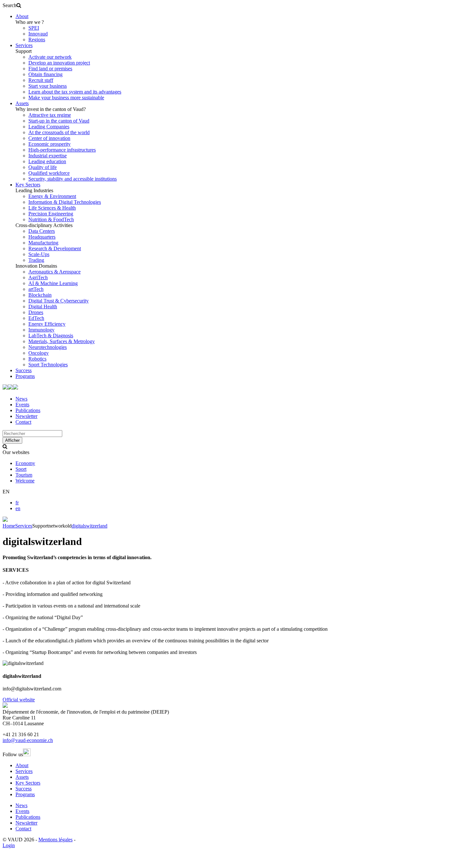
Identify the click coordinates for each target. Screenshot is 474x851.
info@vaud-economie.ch (28, 740)
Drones (35, 312)
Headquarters (41, 237)
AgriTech (38, 277)
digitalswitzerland (89, 526)
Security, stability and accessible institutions (72, 179)
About (21, 16)
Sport (20, 469)
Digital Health (42, 306)
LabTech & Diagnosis (50, 335)
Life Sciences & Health (52, 208)
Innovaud (38, 33)
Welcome (25, 480)
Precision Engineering (50, 213)
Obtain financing (45, 74)
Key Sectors (27, 184)
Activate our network (50, 57)
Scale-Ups (38, 254)
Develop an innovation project (59, 62)
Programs (25, 376)
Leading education (47, 161)
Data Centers (41, 231)
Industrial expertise (47, 155)
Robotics (37, 358)
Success (23, 370)
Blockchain (40, 295)
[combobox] (32, 433)
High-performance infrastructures (62, 150)
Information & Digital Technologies (64, 202)
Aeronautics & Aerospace (54, 271)
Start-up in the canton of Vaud (58, 121)
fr (17, 502)
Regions (36, 39)
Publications (27, 410)
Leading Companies (48, 126)
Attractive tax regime (49, 115)
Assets (22, 103)
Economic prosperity (49, 144)
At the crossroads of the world (59, 132)
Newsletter (26, 416)
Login (9, 845)
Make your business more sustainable (66, 97)
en (17, 508)
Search (9, 5)
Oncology (38, 353)
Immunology (41, 329)
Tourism (23, 475)
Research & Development (54, 248)
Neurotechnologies (47, 347)
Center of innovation (49, 138)
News (21, 398)
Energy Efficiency (46, 324)
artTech (36, 289)
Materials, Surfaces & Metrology (61, 341)
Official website (19, 699)
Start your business (47, 86)
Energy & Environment (52, 196)
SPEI (33, 28)
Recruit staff (40, 80)
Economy (25, 463)
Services (24, 45)
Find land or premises (50, 68)
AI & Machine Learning (53, 283)
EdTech (36, 318)
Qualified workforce (49, 173)
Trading (36, 260)
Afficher (12, 440)
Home (9, 526)
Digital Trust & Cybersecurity (58, 300)
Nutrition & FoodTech (51, 219)
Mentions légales (55, 839)
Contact (23, 422)
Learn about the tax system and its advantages (74, 91)
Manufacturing (43, 242)
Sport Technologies (48, 364)
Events (22, 404)
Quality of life (42, 167)
